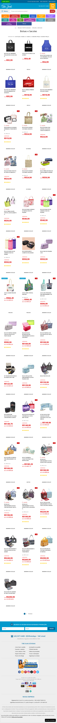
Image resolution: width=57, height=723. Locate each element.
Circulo (28, 69)
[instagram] (28, 672)
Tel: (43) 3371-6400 (44, 6)
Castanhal (28, 148)
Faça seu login (35, 1)
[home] (6, 6)
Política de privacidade (34, 651)
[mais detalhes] (10, 66)
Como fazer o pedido (20, 647)
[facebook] (19, 672)
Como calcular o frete (20, 651)
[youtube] (34, 672)
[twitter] (37, 672)
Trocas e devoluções (34, 653)
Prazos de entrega (19, 656)
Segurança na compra (34, 656)
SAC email (41, 636)
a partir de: (6, 136)
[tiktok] (31, 672)
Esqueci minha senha (20, 653)
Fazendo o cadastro (20, 649)
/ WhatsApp (30, 636)
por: (5, 60)
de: (5, 133)
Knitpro (28, 482)
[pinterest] (25, 672)
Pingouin (10, 312)
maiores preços (45, 36)
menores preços (36, 36)
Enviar (52, 628)
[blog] (22, 672)
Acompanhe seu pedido (34, 647)
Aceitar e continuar (50, 720)
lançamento (4, 278)
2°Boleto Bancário (33, 649)
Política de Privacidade (17, 717)
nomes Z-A (29, 36)
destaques (18, 36)
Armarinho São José (10, 69)
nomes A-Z (23, 36)
